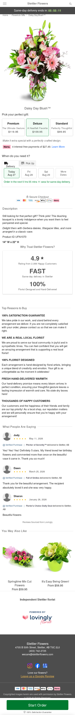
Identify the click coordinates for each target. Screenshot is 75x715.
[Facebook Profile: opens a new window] (37, 665)
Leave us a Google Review (37, 676)
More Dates (63, 173)
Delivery (10, 165)
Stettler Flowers (37, 3)
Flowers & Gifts (18, 15)
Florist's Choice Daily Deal (39, 505)
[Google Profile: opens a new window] (45, 665)
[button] (68, 707)
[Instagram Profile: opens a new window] (29, 665)
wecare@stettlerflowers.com (37, 654)
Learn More (58, 146)
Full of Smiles (32, 477)
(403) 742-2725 (37, 650)
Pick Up (30, 163)
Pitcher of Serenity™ (36, 444)
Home (5, 15)
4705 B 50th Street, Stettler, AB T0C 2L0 (37, 647)
